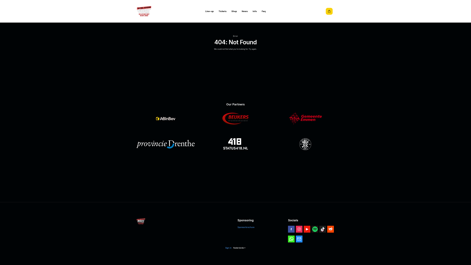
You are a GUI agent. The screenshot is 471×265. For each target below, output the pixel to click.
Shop (234, 11)
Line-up (209, 11)
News (245, 11)
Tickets (223, 11)
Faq (264, 11)
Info (255, 11)
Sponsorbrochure (245, 227)
